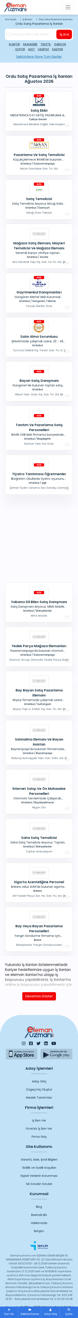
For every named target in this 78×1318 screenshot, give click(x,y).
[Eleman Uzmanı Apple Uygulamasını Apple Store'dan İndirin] (22, 1054)
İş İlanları (27, 19)
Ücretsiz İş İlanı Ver (39, 1128)
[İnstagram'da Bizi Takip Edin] (24, 1043)
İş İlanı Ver (39, 1120)
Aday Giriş (39, 1081)
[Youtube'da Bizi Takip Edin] (53, 1043)
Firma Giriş (39, 1137)
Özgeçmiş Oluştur (39, 1089)
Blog (39, 1207)
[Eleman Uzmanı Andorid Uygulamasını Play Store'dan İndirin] (56, 1054)
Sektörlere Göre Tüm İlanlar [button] (39, 56)
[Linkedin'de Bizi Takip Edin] (46, 1043)
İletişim (39, 1231)
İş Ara (64, 34)
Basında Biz (39, 1215)
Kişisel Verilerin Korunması (39, 1176)
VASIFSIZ (43, 49)
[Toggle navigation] (68, 7)
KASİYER (57, 49)
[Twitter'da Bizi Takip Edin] (38, 1043)
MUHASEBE (30, 44)
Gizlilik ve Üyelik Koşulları (39, 1168)
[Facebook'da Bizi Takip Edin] (31, 1043)
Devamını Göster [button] (39, 996)
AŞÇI (31, 49)
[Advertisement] (39, 538)
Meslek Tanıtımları (39, 1097)
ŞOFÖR (20, 49)
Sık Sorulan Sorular (39, 1184)
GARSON (60, 44)
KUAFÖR (14, 44)
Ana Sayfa (10, 19)
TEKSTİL (46, 44)
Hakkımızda (39, 1223)
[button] (69, 1312)
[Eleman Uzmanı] (15, 7)
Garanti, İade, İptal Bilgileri (39, 1159)
